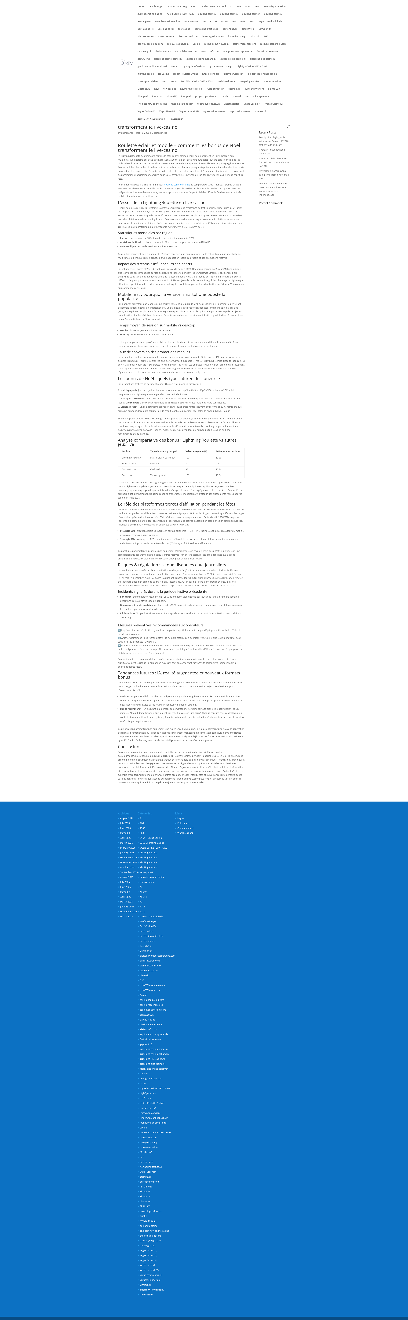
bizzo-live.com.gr (237, 36)
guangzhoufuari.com (195, 66)
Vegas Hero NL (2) (189, 111)
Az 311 (224, 21)
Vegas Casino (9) (146, 111)
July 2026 (125, 823)
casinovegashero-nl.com (273, 44)
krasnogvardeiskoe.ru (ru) (151, 81)
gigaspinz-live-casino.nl (233, 59)
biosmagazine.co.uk (213, 36)
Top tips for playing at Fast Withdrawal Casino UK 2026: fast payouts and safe (274, 141)
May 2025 (125, 891)
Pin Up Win (274, 89)
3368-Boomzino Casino (150, 14)
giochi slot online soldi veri (152, 66)
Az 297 (213, 21)
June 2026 (125, 828)
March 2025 (126, 901)
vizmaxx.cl (260, 111)
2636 (256, 6)
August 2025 (126, 877)
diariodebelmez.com (186, 51)
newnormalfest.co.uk (191, 89)
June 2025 (125, 886)
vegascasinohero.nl (239, 111)
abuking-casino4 (251, 14)
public (225, 96)
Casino (196, 44)
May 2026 (125, 832)
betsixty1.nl (248, 29)
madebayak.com (226, 81)
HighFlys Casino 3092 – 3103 (252, 66)
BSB (266, 36)
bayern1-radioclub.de (270, 21)
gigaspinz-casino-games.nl (168, 59)
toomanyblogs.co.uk (208, 104)
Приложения (176, 119)
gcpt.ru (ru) (144, 59)
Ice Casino (163, 74)
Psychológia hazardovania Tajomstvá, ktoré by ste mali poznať (274, 174)
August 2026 (126, 818)
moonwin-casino (272, 81)
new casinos (169, 89)
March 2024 (126, 916)
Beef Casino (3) (166, 29)
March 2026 (126, 842)
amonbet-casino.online (167, 21)
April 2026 (125, 837)
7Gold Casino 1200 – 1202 (180, 14)
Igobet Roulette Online (185, 74)
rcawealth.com (240, 96)
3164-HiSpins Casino (274, 6)
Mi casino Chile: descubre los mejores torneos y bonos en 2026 (274, 162)
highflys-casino (146, 74)
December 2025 (128, 857)
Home (141, 6)
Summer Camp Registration (181, 6)
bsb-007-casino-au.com (150, 44)
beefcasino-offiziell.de (206, 29)
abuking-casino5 (273, 14)
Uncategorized (232, 104)
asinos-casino (191, 21)
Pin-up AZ (143, 96)
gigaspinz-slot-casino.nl (262, 59)
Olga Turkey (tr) (215, 89)
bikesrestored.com (188, 36)
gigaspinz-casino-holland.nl (201, 59)
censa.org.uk (144, 51)
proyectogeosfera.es (206, 96)
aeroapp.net (144, 21)
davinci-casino (163, 51)
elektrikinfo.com (210, 51)
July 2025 (125, 882)
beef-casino (184, 29)
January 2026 (127, 852)
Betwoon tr (265, 29)
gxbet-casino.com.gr (221, 66)
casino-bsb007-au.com (216, 44)
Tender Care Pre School (213, 6)
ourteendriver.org (254, 89)
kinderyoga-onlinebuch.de (262, 74)
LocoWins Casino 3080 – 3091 (197, 81)
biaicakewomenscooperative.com (156, 36)
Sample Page (155, 6)
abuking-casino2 (207, 14)
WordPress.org (185, 832)
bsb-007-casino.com (178, 44)
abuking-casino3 (229, 14)
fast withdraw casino (268, 51)
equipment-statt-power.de (237, 51)
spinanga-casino (261, 96)
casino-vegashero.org (244, 44)
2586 (247, 6)
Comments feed (185, 828)
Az (204, 21)
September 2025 (129, 872)
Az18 (242, 21)
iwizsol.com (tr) (210, 74)
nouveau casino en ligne (177, 184)
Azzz (252, 21)
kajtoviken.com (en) (233, 74)
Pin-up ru (157, 96)
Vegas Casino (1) (252, 104)
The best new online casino (152, 104)
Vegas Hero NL (167, 111)
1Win (238, 6)
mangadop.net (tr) (249, 81)
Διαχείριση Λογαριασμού (151, 119)
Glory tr (175, 66)
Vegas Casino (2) (274, 104)
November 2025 (128, 862)
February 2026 (127, 847)
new (156, 89)
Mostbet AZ (144, 89)
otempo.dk (234, 89)
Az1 (234, 21)
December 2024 (128, 911)
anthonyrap (127, 132)
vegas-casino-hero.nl (214, 111)
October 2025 (127, 867)
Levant (173, 81)
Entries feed (183, 823)
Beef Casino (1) (145, 29)
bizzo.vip (255, 36)
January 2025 (127, 906)
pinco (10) (172, 96)
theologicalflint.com (182, 104)
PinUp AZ (186, 96)
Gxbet (143, 1083)
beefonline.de (229, 29)
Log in (180, 818)
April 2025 (125, 896)
